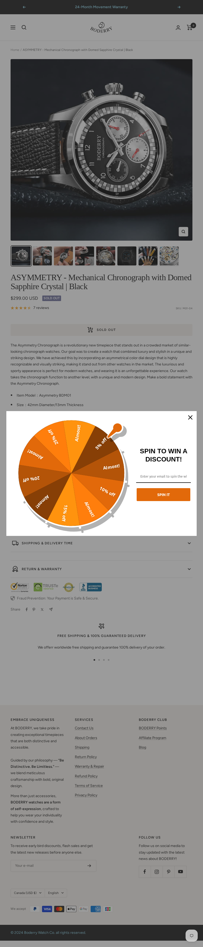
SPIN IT (163, 494)
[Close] (190, 417)
